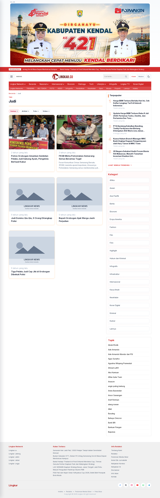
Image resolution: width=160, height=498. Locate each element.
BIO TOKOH (42, 88)
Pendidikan (80, 88)
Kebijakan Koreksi (118, 464)
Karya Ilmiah (115, 290)
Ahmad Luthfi (113, 368)
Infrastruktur (115, 274)
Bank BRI (111, 423)
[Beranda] (63, 76)
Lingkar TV (125, 84)
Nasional (43, 84)
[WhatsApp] (143, 485)
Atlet (110, 409)
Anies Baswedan (115, 391)
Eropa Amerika (116, 219)
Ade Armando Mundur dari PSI (120, 354)
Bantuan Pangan (115, 427)
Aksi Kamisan (113, 372)
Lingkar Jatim (14, 457)
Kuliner (112, 321)
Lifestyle (100, 84)
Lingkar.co (13, 450)
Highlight (113, 251)
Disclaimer (115, 470)
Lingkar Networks (16, 88)
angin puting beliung (116, 386)
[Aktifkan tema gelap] (148, 76)
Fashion (113, 227)
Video (46, 111)
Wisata (108, 88)
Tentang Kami (116, 450)
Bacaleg (111, 413)
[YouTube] (137, 485)
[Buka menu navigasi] (11, 76)
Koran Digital (138, 84)
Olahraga (82, 84)
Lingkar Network (17, 84)
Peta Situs (98, 492)
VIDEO (60, 88)
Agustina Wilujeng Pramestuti (120, 363)
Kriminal (113, 313)
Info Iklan (114, 473)
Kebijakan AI (116, 467)
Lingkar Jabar (14, 460)
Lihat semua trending (119, 165)
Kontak (113, 477)
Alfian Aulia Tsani (115, 377)
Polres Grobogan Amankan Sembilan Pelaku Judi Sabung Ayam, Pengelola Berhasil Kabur (29, 159)
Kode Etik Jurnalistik (119, 460)
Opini (101, 88)
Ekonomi (71, 84)
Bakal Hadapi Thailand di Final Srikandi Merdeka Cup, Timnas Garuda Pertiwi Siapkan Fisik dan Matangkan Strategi (92, 69)
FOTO (52, 88)
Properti (117, 88)
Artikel (25, 111)
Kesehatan (92, 88)
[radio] (133, 76)
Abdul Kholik (113, 345)
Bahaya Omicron (115, 418)
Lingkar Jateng (14, 454)
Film (111, 235)
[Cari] (126, 77)
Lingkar (13, 485)
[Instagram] (131, 485)
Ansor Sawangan (115, 395)
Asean (112, 188)
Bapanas (111, 432)
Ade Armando (113, 350)
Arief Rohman (113, 400)
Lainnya (127, 88)
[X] (126, 485)
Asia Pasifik (114, 196)
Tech (91, 84)
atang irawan (113, 404)
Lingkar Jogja (14, 464)
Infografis (113, 84)
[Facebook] (120, 485)
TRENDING (30, 88)
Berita (112, 204)
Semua (14, 111)
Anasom (111, 382)
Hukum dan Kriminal (118, 258)
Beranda (32, 84)
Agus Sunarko (114, 359)
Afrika (112, 180)
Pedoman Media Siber (119, 457)
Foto (35, 111)
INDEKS (19, 76)
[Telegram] (148, 485)
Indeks (135, 88)
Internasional (57, 84)
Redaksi (114, 454)
